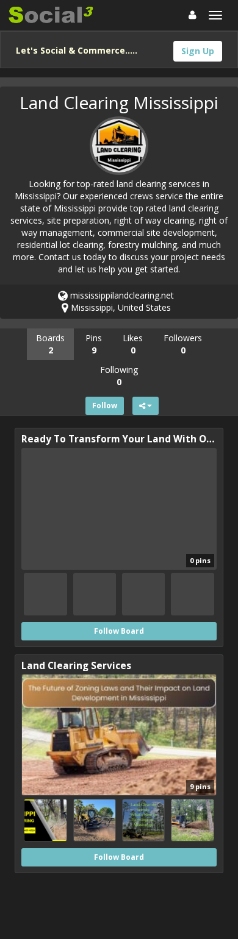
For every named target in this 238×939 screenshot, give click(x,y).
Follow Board (119, 631)
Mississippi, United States (119, 307)
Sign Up (197, 51)
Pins (93, 344)
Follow (104, 405)
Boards (50, 344)
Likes (133, 344)
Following (119, 376)
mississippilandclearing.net (121, 295)
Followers (183, 344)
